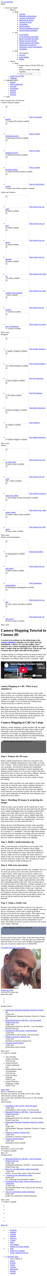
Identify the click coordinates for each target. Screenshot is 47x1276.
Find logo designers (36, 378)
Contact (13, 1240)
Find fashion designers (37, 437)
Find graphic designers (37, 349)
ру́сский (13, 86)
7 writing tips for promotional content (18, 1175)
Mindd (21, 59)
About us (13, 1238)
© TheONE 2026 (11, 1257)
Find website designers (37, 364)
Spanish (13, 1273)
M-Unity (22, 55)
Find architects (34, 423)
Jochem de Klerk (7, 990)
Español (13, 90)
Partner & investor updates (19, 1247)
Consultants (23, 24)
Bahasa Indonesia (16, 84)
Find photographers (36, 552)
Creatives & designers (27, 18)
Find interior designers (37, 408)
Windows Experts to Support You (17, 1037)
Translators (23, 49)
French (12, 1265)
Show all (4, 1153)
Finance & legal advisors (28, 41)
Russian (13, 1271)
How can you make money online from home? (22, 1169)
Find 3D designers (35, 393)
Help (12, 1249)
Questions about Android (14, 1043)
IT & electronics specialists (28, 37)
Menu (3, 4)
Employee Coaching (17, 1251)
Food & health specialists (28, 30)
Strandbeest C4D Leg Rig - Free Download (21, 1031)
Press (12, 1242)
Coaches (22, 14)
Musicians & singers (26, 20)
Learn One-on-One (17, 76)
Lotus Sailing (24, 57)
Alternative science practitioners (30, 47)
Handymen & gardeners (27, 45)
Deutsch (13, 92)
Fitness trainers (24, 26)
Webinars (13, 78)
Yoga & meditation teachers (29, 28)
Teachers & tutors (25, 22)
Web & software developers (29, 43)
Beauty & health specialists (29, 39)
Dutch (12, 1261)
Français (13, 95)
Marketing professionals (27, 16)
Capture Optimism (8, 642)
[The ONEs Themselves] (13, 948)
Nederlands (14, 88)
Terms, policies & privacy (19, 1253)
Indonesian (14, 1269)
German (13, 1267)
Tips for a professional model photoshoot (20, 1192)
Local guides (23, 35)
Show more (5, 332)
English (13, 82)
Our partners (14, 1244)
